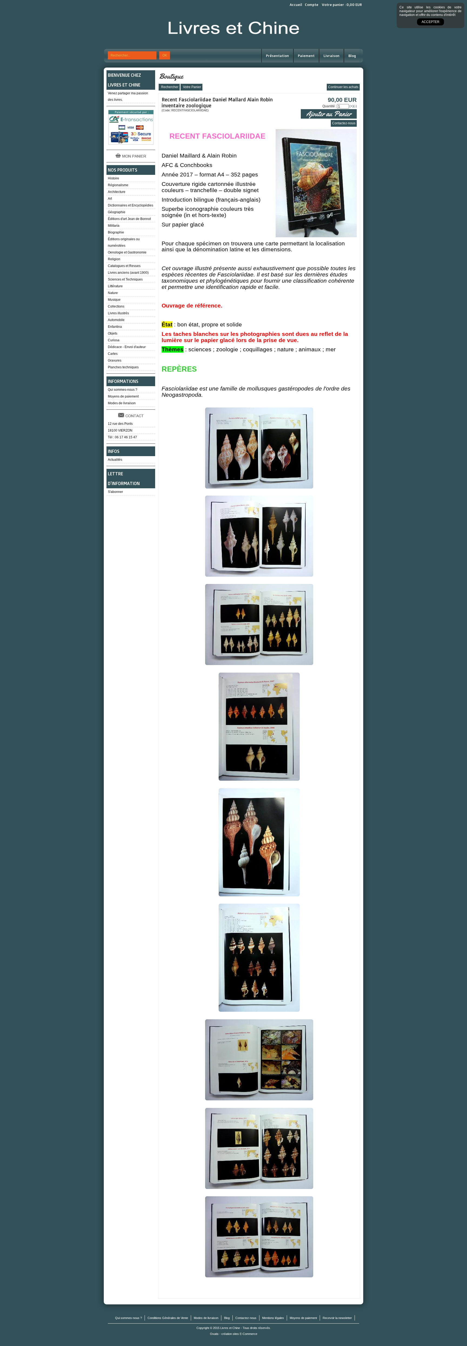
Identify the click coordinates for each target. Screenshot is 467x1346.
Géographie (116, 212)
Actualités (115, 460)
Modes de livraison (122, 403)
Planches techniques (123, 367)
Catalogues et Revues (124, 266)
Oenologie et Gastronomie (127, 252)
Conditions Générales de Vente (168, 1318)
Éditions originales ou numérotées (124, 242)
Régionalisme (118, 185)
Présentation (277, 56)
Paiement (306, 56)
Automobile (116, 320)
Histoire (113, 178)
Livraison (331, 56)
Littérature (115, 286)
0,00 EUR (354, 4)
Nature (113, 293)
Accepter (430, 22)
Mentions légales (273, 1318)
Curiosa (113, 340)
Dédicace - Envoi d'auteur (127, 347)
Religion (114, 259)
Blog (352, 56)
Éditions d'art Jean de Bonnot (129, 219)
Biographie (116, 232)
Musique (114, 300)
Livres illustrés (118, 313)
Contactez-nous (245, 1318)
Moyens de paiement (123, 396)
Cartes (113, 354)
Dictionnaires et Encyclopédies (130, 205)
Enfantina (115, 327)
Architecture (116, 192)
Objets (112, 333)
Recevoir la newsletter (337, 1318)
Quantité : (329, 106)
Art (110, 199)
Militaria (113, 226)
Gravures (114, 360)
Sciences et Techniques (125, 279)
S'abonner (115, 492)
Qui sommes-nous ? (122, 390)
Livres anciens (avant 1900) (128, 273)
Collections (116, 306)
